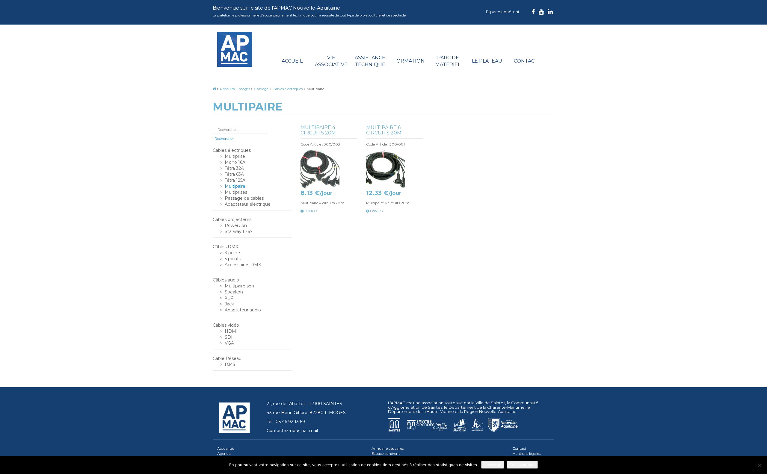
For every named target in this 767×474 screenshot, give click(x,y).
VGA (229, 343)
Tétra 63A (234, 174)
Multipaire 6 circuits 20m (383, 130)
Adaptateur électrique (248, 204)
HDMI (231, 331)
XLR (229, 298)
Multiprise (235, 156)
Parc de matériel (447, 61)
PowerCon (236, 225)
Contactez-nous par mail (292, 430)
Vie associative (331, 61)
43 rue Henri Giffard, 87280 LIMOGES (306, 412)
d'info (310, 211)
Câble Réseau (227, 358)
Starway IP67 (239, 231)
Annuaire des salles (388, 448)
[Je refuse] (760, 465)
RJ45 (230, 364)
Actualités (225, 448)
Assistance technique (370, 61)
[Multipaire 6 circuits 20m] (394, 169)
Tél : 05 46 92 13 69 (286, 421)
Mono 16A (235, 162)
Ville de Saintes (490, 402)
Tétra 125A (235, 180)
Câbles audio (226, 280)
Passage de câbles (244, 198)
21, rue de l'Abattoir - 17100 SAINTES (304, 403)
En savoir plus (522, 464)
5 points (233, 258)
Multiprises (236, 192)
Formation (409, 61)
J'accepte (493, 464)
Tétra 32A (234, 168)
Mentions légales (526, 453)
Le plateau (487, 61)
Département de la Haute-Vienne (421, 411)
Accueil (292, 61)
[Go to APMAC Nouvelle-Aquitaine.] (214, 89)
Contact (526, 61)
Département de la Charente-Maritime (487, 407)
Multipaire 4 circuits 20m (318, 130)
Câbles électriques (232, 150)
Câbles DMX (225, 246)
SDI (228, 337)
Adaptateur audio (243, 310)
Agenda (224, 453)
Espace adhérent (503, 11)
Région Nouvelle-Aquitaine (490, 411)
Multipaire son (239, 286)
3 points (233, 252)
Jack (229, 304)
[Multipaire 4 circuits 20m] (329, 169)
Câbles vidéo (226, 325)
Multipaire (235, 186)
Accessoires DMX (243, 264)
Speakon (234, 292)
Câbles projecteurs (232, 219)
